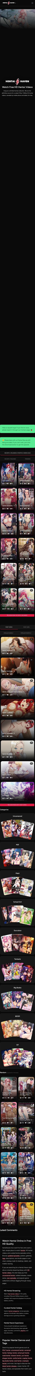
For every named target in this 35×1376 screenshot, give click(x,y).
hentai (23, 1250)
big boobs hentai (7, 1361)
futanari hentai (16, 1355)
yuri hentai (25, 1355)
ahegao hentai (7, 1358)
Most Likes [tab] (26, 627)
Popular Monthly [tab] (26, 633)
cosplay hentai (27, 1358)
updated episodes (14, 1256)
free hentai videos (13, 1294)
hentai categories (14, 1311)
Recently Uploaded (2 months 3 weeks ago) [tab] (18, 453)
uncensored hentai (8, 1275)
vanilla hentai (17, 1358)
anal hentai (17, 1361)
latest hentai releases (9, 1366)
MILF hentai (6, 1350)
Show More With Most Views (17, 805)
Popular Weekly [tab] (8, 633)
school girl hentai (23, 1353)
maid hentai (6, 1355)
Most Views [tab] (9, 627)
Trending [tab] (28, 459)
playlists (23, 1330)
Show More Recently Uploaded (17, 615)
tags (3, 1258)
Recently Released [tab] (10, 459)
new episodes (11, 1278)
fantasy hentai (12, 1353)
